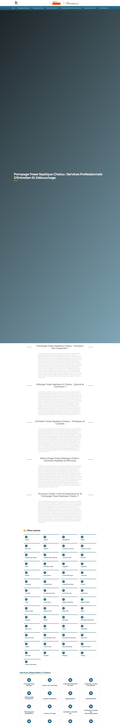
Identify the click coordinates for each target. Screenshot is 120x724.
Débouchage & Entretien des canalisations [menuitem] (71, 8)
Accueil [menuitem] (13, 8)
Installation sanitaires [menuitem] (38, 8)
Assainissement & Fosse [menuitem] (90, 8)
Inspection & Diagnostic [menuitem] (52, 8)
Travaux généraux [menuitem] (103, 8)
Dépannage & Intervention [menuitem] (24, 8)
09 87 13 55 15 (56, 3)
